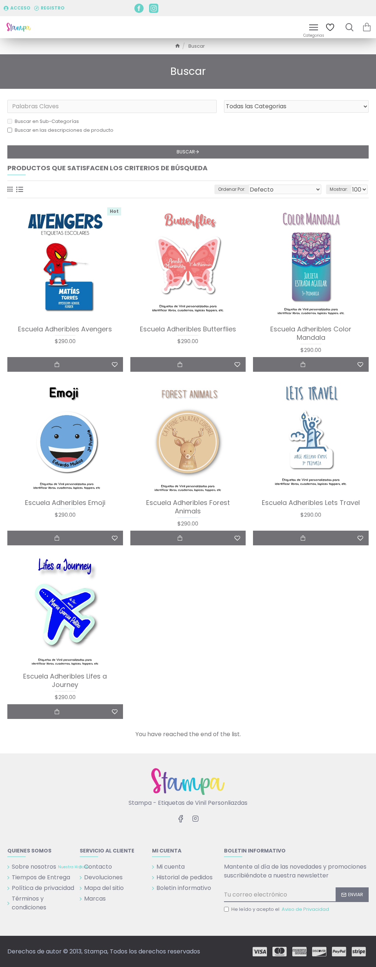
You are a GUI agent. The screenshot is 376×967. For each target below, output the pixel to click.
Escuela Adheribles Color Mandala (310, 333)
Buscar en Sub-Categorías (47, 121)
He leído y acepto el (280, 909)
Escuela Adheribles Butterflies (188, 329)
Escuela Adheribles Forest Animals (188, 507)
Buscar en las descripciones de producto (64, 130)
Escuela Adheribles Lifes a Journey (65, 680)
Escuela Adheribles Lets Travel (311, 502)
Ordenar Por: (231, 189)
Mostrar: (339, 189)
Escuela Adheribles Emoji (65, 502)
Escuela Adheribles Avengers (65, 329)
